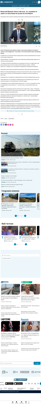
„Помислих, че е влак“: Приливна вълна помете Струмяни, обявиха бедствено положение (9, 206)
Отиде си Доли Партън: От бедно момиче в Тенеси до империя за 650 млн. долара (10, 314)
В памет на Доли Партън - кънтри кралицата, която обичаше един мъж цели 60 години (9, 344)
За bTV (1, 389)
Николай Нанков (11, 118)
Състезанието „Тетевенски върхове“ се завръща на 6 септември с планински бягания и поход (23, 169)
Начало (18, 8)
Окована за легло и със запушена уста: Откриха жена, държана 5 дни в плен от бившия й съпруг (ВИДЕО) (11, 237)
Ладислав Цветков (37, 43)
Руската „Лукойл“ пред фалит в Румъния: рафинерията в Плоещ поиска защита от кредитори (10, 307)
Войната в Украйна (22, 5)
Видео (28, 5)
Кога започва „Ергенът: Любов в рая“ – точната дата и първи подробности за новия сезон (10, 351)
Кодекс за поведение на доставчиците (21, 389)
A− (36, 46)
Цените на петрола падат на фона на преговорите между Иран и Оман (10, 297)
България (22, 8)
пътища (5, 118)
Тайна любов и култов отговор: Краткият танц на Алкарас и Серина (29, 312)
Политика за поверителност (10, 389)
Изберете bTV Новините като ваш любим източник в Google (21, 111)
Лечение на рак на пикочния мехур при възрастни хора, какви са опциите (30, 349)
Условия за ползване (32, 389)
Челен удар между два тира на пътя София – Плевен (12, 157)
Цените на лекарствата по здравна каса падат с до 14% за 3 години (30, 343)
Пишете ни (38, 389)
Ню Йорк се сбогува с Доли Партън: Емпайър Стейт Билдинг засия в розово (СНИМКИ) (10, 335)
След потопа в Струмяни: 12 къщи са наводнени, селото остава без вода (17, 180)
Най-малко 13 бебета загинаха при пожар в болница (12, 184)
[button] (16, 216)
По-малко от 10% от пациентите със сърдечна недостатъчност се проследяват (30, 335)
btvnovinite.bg (4, 45)
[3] (34, 2)
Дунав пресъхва (15, 5)
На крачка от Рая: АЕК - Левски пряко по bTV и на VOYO (30, 306)
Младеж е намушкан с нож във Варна (9, 176)
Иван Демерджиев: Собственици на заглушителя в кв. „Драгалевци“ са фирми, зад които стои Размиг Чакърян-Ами (29, 237)
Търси (37, 363)
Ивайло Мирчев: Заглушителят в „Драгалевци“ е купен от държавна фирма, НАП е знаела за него (24, 162)
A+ (39, 46)
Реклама (5, 388)
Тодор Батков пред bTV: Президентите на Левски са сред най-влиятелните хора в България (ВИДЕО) (30, 298)
